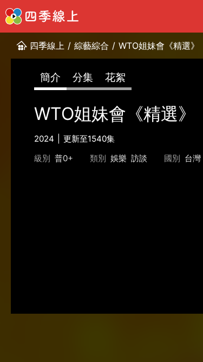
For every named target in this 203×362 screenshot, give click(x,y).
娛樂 (118, 158)
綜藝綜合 (91, 45)
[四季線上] (41, 16)
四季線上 (47, 45)
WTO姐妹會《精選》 (159, 45)
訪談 (139, 158)
